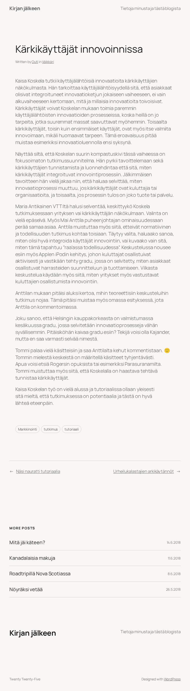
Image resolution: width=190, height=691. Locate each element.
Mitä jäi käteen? (27, 542)
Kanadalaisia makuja (32, 558)
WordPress (172, 679)
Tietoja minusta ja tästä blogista (150, 8)
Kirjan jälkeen (24, 8)
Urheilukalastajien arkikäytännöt (143, 471)
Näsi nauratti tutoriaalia (38, 471)
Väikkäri (48, 61)
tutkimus (51, 429)
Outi (35, 61)
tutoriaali (72, 429)
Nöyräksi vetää (26, 589)
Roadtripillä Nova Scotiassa (39, 573)
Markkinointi (27, 429)
